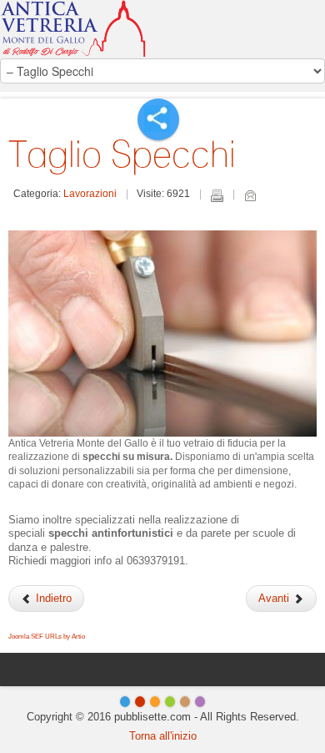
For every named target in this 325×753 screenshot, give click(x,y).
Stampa (216, 195)
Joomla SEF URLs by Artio (46, 636)
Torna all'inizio (163, 736)
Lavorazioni (90, 194)
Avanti (275, 598)
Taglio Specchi (122, 153)
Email (250, 195)
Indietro (52, 598)
